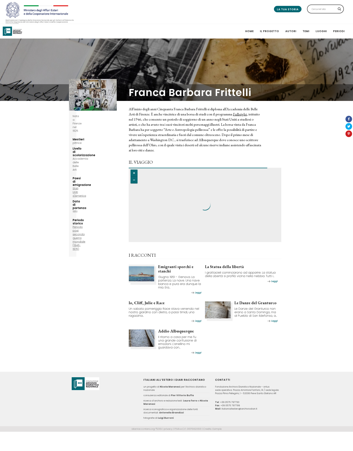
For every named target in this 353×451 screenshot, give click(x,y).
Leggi (198, 292)
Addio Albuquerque (176, 331)
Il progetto (269, 31)
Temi (306, 31)
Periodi (339, 31)
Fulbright (240, 114)
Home (249, 31)
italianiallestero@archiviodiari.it (239, 408)
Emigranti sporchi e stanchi (175, 269)
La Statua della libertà (224, 266)
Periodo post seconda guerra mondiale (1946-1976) (79, 238)
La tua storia (288, 9)
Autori (290, 31)
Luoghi (321, 31)
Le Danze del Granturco (255, 302)
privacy (168, 429)
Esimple (217, 429)
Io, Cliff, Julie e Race (147, 302)
